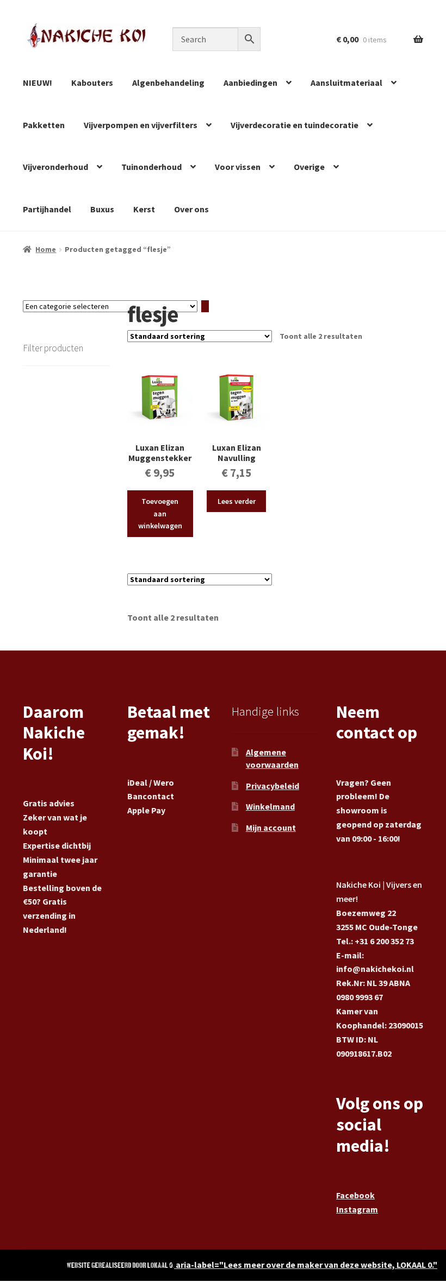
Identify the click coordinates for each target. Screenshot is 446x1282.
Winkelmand (270, 806)
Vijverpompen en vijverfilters (140, 124)
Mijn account (271, 827)
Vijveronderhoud (55, 166)
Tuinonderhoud (151, 166)
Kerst (144, 209)
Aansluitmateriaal (346, 82)
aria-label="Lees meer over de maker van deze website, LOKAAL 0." (305, 1264)
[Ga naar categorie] (205, 306)
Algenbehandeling (168, 82)
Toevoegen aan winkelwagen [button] (160, 513)
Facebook (355, 1195)
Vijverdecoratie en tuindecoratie (294, 124)
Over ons (191, 209)
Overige (309, 166)
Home (45, 249)
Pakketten (44, 124)
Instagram (357, 1209)
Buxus (102, 209)
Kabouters (92, 82)
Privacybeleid (272, 785)
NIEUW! (37, 82)
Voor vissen (238, 166)
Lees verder (237, 501)
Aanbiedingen (250, 82)
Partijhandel (47, 209)
